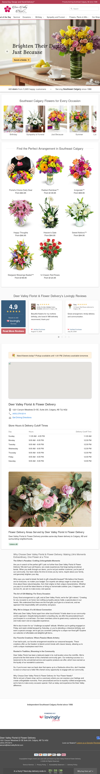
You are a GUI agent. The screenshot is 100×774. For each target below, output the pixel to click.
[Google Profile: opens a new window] (98, 738)
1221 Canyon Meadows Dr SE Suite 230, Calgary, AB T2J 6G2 (24, 740)
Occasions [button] (27, 17)
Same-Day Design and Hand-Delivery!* (18, 1)
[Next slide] (92, 51)
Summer (16, 17)
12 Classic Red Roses (80, 307)
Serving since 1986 (73, 89)
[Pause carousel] (46, 79)
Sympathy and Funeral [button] (56, 17)
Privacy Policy (41, 764)
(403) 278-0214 (19, 413)
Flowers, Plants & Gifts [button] (78, 17)
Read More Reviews (13, 331)
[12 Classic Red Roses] (70, 306)
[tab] (49, 79)
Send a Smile (20, 60)
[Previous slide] (7, 51)
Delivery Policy (72, 764)
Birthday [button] (38, 17)
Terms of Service (28, 764)
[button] (58, 337)
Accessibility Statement (56, 764)
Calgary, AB (13, 544)
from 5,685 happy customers (27, 89)
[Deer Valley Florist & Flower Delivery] (17, 9)
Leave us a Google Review (88, 742)
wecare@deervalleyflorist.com (11, 745)
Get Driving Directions (21, 417)
